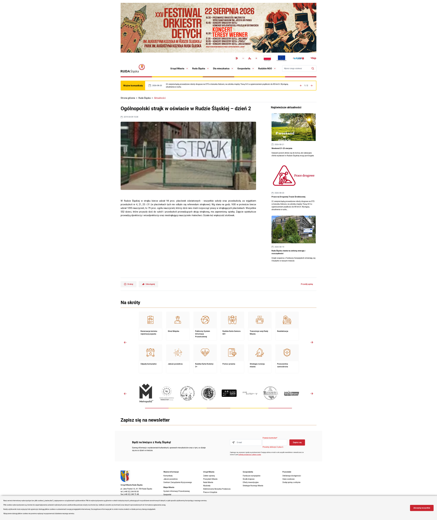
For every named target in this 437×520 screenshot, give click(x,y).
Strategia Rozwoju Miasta (253, 486)
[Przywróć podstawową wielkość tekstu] (249, 58)
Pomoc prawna (232, 358)
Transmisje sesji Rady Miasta (259, 326)
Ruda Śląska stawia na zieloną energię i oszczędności (293, 239)
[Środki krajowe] (267, 58)
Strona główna (128, 98)
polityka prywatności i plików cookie (250, 454)
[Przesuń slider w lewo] (125, 342)
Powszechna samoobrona (287, 358)
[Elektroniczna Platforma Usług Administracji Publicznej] (298, 58)
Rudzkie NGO (265, 68)
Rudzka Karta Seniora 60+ (232, 326)
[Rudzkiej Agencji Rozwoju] (167, 393)
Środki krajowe (248, 479)
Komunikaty (168, 476)
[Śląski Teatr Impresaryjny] (229, 393)
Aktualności (160, 98)
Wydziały (206, 486)
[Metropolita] (146, 393)
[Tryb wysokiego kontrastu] (236, 58)
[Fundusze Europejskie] (281, 58)
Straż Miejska (177, 326)
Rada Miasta (208, 482)
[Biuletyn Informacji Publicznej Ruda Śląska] (313, 58)
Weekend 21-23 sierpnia (293, 135)
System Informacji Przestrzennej (176, 491)
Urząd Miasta (177, 68)
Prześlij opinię (307, 284)
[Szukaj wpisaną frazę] (313, 68)
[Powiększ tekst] (256, 58)
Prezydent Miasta (210, 479)
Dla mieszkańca (221, 68)
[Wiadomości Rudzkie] (271, 393)
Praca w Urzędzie (210, 492)
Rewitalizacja (287, 326)
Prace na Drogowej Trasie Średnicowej (229, 85)
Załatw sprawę (209, 476)
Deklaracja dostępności (291, 476)
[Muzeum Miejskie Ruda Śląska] (187, 393)
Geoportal (167, 494)
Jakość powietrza (177, 358)
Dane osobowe (288, 479)
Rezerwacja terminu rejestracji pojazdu (150, 326)
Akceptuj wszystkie (421, 508)
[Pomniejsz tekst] (243, 58)
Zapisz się (297, 442)
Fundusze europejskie (251, 476)
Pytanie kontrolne (270, 438)
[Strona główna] (133, 68)
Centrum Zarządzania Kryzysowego (177, 482)
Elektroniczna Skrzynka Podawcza (216, 489)
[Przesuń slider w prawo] (311, 342)
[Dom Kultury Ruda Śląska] (250, 393)
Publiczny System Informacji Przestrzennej (205, 326)
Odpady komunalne (150, 358)
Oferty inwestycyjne (251, 482)
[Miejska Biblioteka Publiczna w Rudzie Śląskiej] (208, 393)
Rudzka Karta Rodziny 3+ (205, 358)
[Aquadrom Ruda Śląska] (291, 393)
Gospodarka (243, 68)
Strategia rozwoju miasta (259, 358)
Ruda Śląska (198, 68)
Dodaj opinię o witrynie (291, 482)
